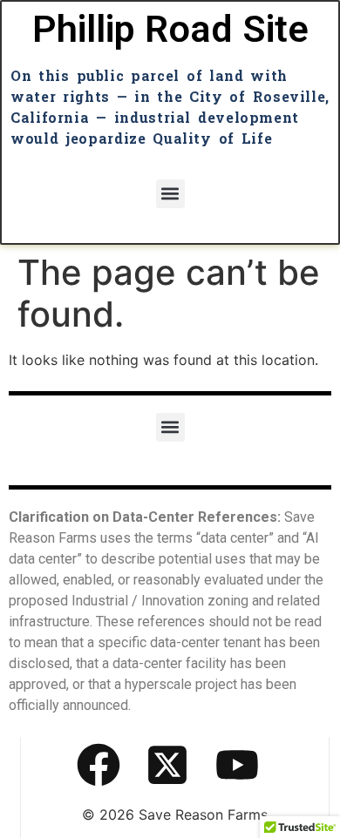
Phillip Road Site (170, 29)
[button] (170, 193)
